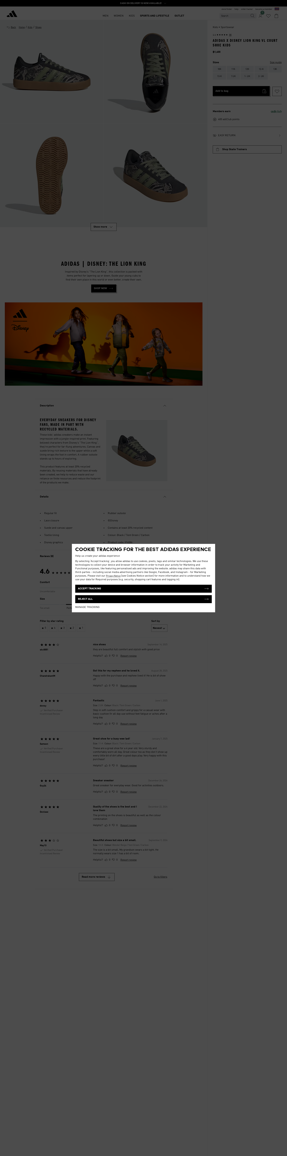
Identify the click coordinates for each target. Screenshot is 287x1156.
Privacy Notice (113, 576)
